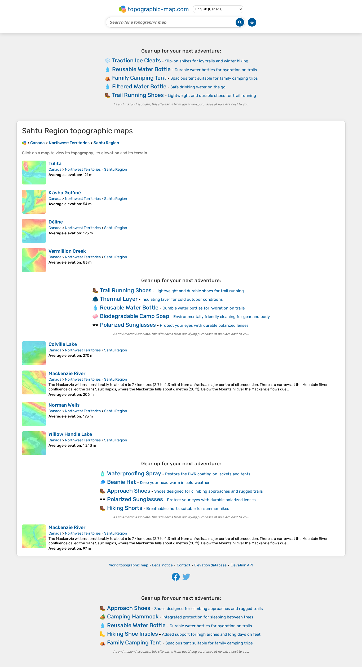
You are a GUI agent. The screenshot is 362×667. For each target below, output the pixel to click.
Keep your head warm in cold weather (175, 482)
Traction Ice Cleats (136, 60)
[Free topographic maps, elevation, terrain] (24, 142)
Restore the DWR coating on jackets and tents (207, 474)
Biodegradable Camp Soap (134, 316)
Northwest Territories (83, 169)
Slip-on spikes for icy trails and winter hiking (206, 61)
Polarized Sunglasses (128, 324)
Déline (55, 222)
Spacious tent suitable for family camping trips (214, 78)
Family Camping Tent (139, 77)
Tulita (54, 163)
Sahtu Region (115, 169)
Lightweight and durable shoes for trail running (212, 95)
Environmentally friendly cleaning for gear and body (221, 316)
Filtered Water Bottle (139, 86)
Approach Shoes (128, 490)
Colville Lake (62, 344)
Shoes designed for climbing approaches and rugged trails (208, 491)
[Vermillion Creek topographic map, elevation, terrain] (34, 260)
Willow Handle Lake (70, 434)
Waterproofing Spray (134, 473)
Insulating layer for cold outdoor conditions (182, 299)
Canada (54, 169)
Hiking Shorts (124, 508)
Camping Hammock (132, 616)
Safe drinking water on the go (198, 87)
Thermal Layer (119, 298)
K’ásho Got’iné (64, 193)
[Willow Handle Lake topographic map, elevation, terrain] (34, 443)
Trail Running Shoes (138, 95)
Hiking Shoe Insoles (132, 633)
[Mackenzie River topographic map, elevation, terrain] (34, 384)
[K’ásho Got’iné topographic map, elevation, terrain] (34, 202)
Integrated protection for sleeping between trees (207, 617)
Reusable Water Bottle (141, 69)
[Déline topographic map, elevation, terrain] (34, 231)
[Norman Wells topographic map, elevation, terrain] (34, 414)
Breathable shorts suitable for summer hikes (187, 508)
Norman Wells (64, 405)
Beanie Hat (121, 482)
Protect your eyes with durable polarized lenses (204, 325)
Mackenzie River (67, 373)
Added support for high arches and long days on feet (211, 634)
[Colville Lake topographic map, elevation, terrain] (34, 353)
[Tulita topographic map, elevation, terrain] (34, 172)
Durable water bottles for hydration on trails (216, 69)
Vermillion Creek (67, 251)
